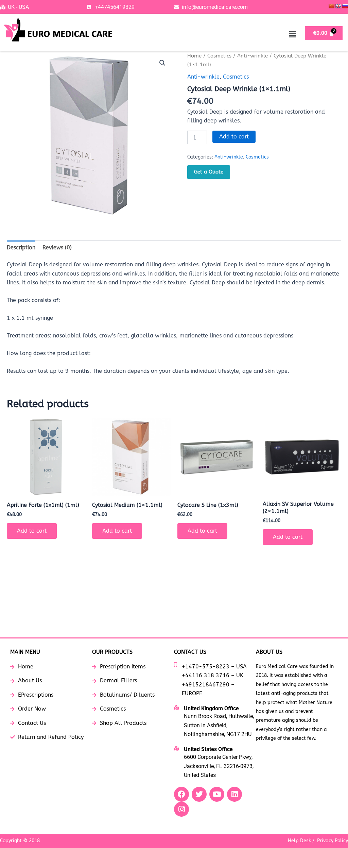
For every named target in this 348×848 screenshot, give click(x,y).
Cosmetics (219, 56)
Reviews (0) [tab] (57, 247)
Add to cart (234, 136)
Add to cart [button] (32, 531)
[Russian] (345, 6)
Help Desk (299, 841)
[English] (338, 6)
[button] (292, 34)
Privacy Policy (332, 841)
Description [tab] (21, 247)
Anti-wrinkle (252, 56)
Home (194, 56)
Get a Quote (208, 172)
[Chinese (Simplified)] (331, 6)
